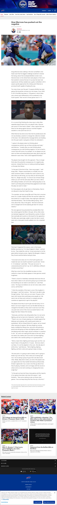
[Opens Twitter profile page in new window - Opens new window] (18, 32)
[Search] (52, 11)
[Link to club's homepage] (2, 10)
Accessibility (28, 486)
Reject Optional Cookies (49, 502)
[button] (28, 110)
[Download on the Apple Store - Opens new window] (23, 471)
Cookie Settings (4, 502)
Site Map (28, 489)
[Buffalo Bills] (28, 477)
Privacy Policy (28, 484)
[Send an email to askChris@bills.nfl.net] (20, 32)
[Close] (54, 492)
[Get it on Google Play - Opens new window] (33, 472)
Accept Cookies (37, 502)
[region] (28, 498)
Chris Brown (19, 28)
